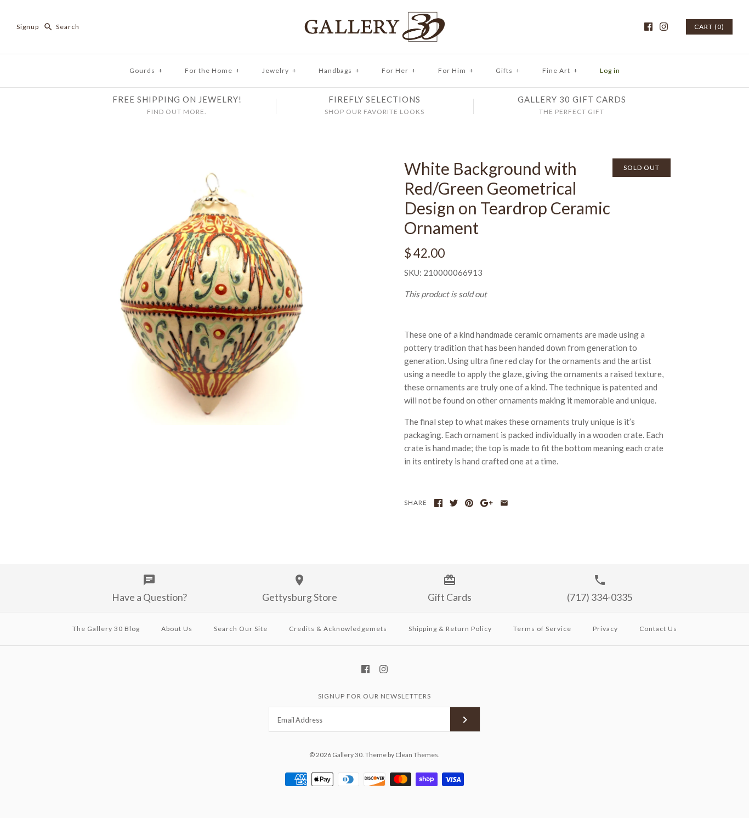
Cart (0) (709, 26)
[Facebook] (648, 26)
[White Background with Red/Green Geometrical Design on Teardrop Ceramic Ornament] (211, 165)
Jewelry (279, 70)
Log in (610, 70)
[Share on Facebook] (438, 503)
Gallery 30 (347, 755)
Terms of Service (542, 628)
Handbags (339, 70)
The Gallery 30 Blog (106, 628)
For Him (456, 70)
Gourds (146, 70)
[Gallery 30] (374, 17)
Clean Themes (416, 755)
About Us (176, 628)
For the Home (212, 70)
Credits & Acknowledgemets (338, 628)
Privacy (605, 628)
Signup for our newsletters (374, 696)
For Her (399, 70)
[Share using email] (504, 503)
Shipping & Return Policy (450, 628)
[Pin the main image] (469, 503)
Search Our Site (241, 628)
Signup (27, 26)
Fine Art (560, 70)
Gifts (508, 70)
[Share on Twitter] (454, 503)
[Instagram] (664, 26)
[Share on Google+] (486, 503)
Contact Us (658, 628)
